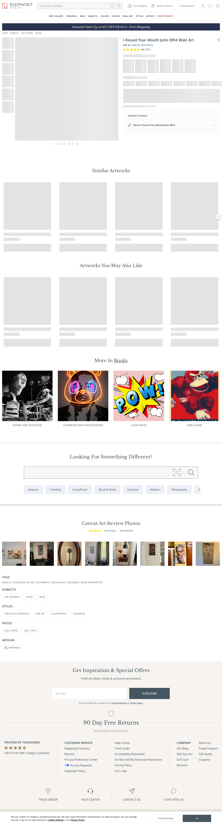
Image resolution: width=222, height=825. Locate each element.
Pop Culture (27, 33)
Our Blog (182, 748)
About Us (205, 743)
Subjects (14, 33)
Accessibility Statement (130, 754)
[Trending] (55, 489)
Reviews (182, 765)
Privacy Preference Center (81, 759)
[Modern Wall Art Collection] (155, 489)
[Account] (203, 7)
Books (38, 33)
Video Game (194, 425)
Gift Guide (205, 754)
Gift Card (182, 759)
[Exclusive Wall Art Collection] (133, 489)
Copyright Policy (74, 771)
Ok (197, 818)
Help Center (122, 743)
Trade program (187, 6)
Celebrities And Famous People (83, 425)
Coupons (204, 759)
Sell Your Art (185, 754)
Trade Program (208, 748)
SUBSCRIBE (149, 693)
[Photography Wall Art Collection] (179, 489)
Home (5, 33)
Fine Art (40, 613)
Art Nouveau (12, 597)
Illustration (59, 613)
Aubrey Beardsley (142, 45)
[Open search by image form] (112, 6)
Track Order (122, 748)
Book (29, 597)
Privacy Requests (81, 765)
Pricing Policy (123, 765)
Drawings (14, 647)
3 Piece (14, 630)
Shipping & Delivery (77, 748)
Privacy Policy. (136, 703)
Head (42, 597)
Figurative (79, 613)
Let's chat (121, 771)
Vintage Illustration (17, 613)
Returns (69, 754)
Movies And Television (27, 425)
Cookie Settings (56, 820)
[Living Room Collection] (80, 489)
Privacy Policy (78, 820)
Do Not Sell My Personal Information (138, 759)
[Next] (218, 217)
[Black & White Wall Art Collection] (107, 489)
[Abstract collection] (33, 489)
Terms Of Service (118, 703)
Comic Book (139, 425)
